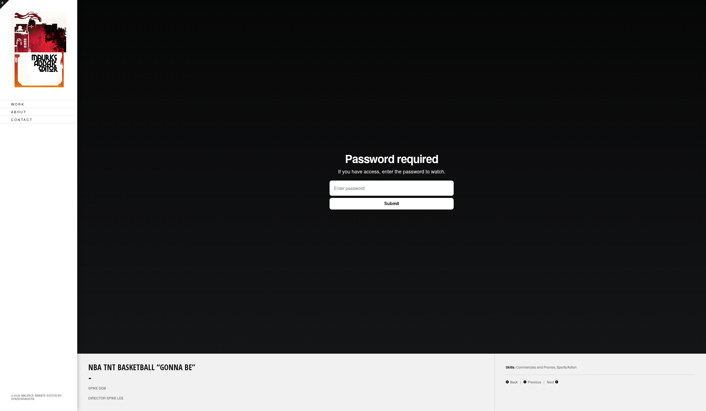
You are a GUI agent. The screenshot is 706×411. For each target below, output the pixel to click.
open (4, 4)
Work (18, 104)
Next (550, 382)
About (18, 111)
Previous (534, 382)
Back (514, 382)
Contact (22, 119)
